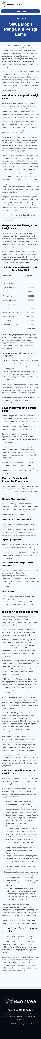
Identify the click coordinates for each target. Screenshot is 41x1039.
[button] (38, 4)
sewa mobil (21, 18)
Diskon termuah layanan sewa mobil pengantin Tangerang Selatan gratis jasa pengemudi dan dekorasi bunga (20, 400)
